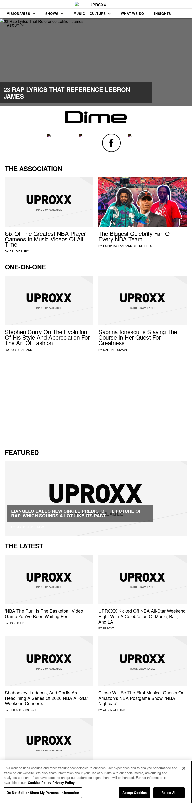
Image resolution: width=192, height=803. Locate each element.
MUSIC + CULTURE (90, 13)
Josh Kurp (17, 623)
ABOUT (13, 25)
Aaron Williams (114, 710)
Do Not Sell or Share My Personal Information (43, 792)
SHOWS (52, 13)
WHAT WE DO (132, 13)
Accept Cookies (134, 792)
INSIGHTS (162, 13)
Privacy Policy (63, 782)
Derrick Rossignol (23, 710)
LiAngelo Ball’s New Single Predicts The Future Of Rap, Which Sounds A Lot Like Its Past (76, 513)
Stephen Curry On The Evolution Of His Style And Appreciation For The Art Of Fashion (47, 337)
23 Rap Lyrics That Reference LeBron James (67, 92)
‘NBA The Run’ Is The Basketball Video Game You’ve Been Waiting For (44, 613)
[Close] (184, 768)
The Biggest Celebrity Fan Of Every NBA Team (134, 236)
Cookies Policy (39, 782)
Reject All (169, 792)
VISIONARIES (18, 13)
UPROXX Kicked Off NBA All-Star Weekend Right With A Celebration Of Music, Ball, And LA (142, 616)
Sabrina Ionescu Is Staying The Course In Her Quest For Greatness (137, 337)
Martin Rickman (115, 350)
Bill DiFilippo (19, 251)
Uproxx (108, 628)
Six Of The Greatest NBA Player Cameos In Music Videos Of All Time (45, 239)
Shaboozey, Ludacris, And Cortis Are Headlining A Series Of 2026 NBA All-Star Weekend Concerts (46, 697)
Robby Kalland (114, 246)
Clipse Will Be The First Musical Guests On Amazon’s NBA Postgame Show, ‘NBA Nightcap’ (141, 697)
